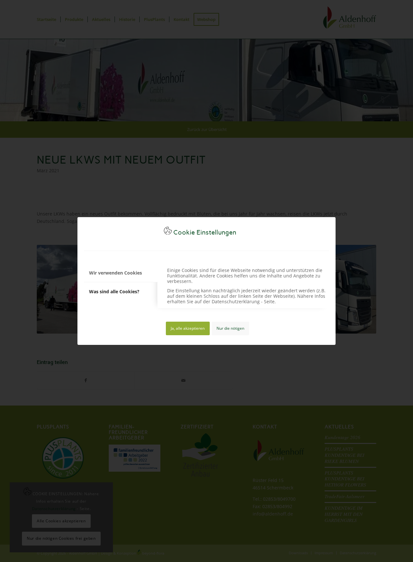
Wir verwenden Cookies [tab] (115, 273)
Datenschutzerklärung (236, 301)
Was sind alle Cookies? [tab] (114, 291)
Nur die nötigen (230, 328)
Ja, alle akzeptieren (188, 328)
